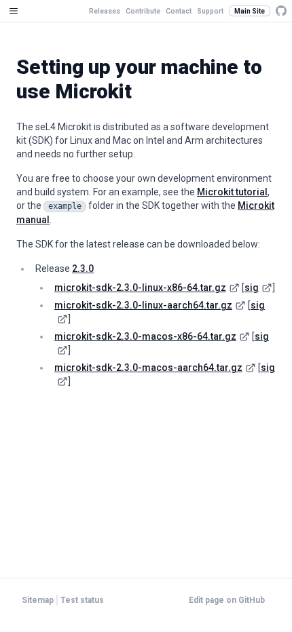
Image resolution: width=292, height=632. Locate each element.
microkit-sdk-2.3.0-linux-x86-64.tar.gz (140, 287)
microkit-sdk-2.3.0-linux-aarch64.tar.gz (143, 305)
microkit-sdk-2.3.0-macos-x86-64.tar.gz (145, 336)
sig (251, 287)
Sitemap (38, 600)
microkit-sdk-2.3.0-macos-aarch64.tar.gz (148, 367)
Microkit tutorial (232, 191)
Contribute (143, 11)
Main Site (249, 11)
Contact (178, 11)
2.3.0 (83, 268)
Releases (104, 11)
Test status (82, 600)
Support (210, 11)
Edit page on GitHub (227, 600)
